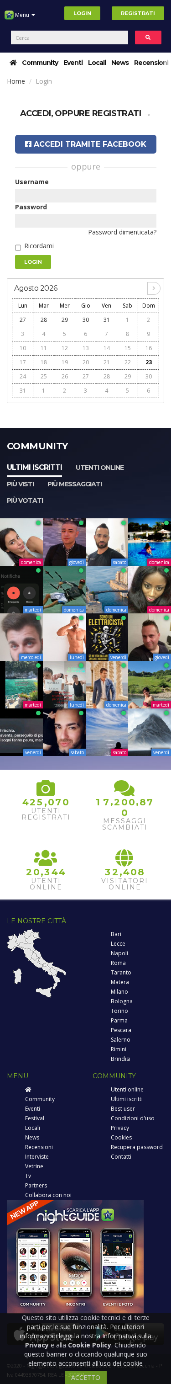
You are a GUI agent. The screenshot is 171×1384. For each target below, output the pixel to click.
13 (86, 348)
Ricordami (39, 245)
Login (82, 13)
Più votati (25, 500)
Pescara (121, 1030)
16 (148, 348)
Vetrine (34, 1166)
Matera (120, 982)
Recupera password (137, 1147)
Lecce (118, 944)
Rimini (118, 1049)
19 (65, 362)
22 (127, 362)
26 (65, 376)
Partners (36, 1185)
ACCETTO (85, 1377)
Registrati (138, 13)
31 (107, 320)
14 (107, 348)
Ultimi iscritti (34, 467)
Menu (22, 15)
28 (44, 320)
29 (65, 320)
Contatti (121, 1156)
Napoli (119, 953)
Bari (116, 934)
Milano (119, 991)
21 (107, 362)
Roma (118, 963)
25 (44, 376)
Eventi (73, 63)
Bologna (122, 1001)
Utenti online (100, 467)
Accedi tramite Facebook (88, 144)
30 (86, 320)
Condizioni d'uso (133, 1118)
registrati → (121, 113)
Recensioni (151, 63)
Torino (119, 1011)
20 (86, 362)
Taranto (121, 972)
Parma (119, 1020)
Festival (34, 1118)
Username (32, 181)
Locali (97, 63)
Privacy (120, 1128)
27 (23, 320)
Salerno (120, 1039)
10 (23, 348)
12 (65, 348)
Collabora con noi (48, 1195)
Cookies (121, 1137)
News (120, 63)
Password (31, 206)
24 (23, 376)
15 (127, 348)
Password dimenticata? (122, 232)
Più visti (20, 484)
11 (44, 348)
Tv (28, 1176)
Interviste (37, 1156)
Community (40, 63)
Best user (123, 1109)
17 (23, 362)
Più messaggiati (74, 484)
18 (44, 362)
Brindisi (120, 1059)
